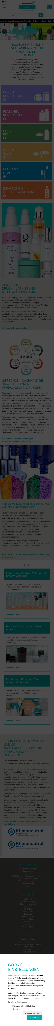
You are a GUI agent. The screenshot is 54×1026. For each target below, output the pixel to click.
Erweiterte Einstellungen (17, 1002)
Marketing (18, 1009)
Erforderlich (18, 1006)
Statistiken (31, 1006)
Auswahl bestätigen (32, 1013)
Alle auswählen (34, 1017)
